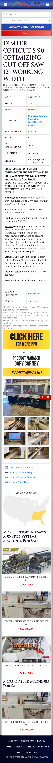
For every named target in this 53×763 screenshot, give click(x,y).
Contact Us (27, 741)
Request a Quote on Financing (22, 477)
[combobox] (26, 20)
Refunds (20, 747)
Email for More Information (21, 467)
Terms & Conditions (38, 747)
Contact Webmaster (26, 752)
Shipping (8, 747)
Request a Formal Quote (19, 482)
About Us (13, 741)
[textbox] (17, 20)
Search (26, 33)
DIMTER (32, 131)
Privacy (41, 741)
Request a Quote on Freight (21, 472)
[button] (26, 353)
